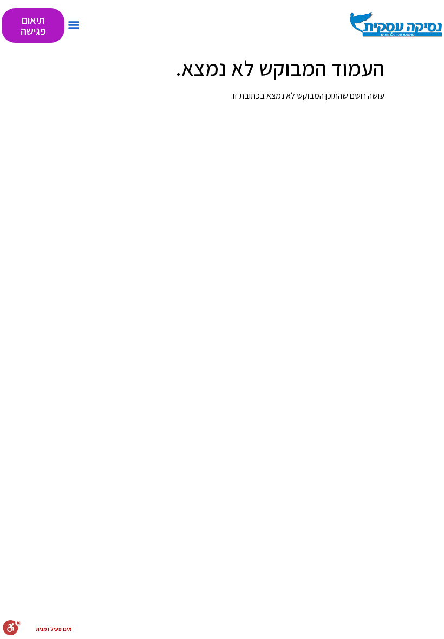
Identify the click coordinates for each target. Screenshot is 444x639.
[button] (73, 24)
